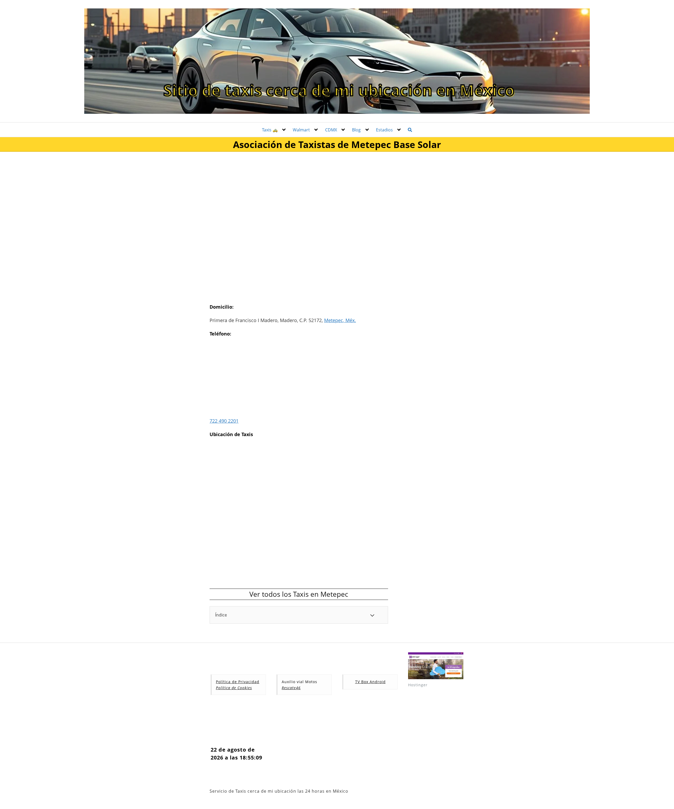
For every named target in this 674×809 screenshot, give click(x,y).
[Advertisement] (299, 193)
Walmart (301, 129)
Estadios (384, 129)
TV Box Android (370, 681)
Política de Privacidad (237, 681)
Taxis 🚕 (270, 129)
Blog (356, 129)
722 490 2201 (224, 421)
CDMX (331, 129)
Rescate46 (291, 687)
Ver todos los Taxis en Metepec (298, 594)
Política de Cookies (234, 687)
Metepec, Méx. (340, 320)
